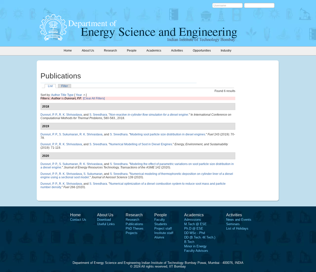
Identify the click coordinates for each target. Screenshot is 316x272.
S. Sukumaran (68, 134)
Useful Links (106, 224)
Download (104, 219)
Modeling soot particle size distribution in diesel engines (167, 134)
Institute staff (163, 233)
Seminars (233, 224)
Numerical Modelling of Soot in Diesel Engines (141, 144)
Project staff (163, 228)
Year (79, 95)
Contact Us (78, 219)
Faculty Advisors (196, 251)
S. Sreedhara (98, 114)
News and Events (238, 219)
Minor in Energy (195, 246)
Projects (132, 233)
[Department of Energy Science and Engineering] (53, 39)
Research (132, 219)
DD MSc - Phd (194, 233)
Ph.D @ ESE (193, 228)
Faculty (159, 219)
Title (63, 95)
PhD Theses (134, 228)
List (50, 86)
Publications (134, 224)
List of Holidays (237, 228)
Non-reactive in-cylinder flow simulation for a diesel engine (149, 114)
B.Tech (189, 242)
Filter (64, 86)
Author (55, 95)
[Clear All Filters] (94, 98)
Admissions (192, 219)
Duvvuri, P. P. (49, 114)
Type (70, 95)
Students (160, 224)
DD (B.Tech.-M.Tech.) (199, 237)
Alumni (159, 237)
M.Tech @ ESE (195, 224)
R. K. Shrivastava (70, 114)
